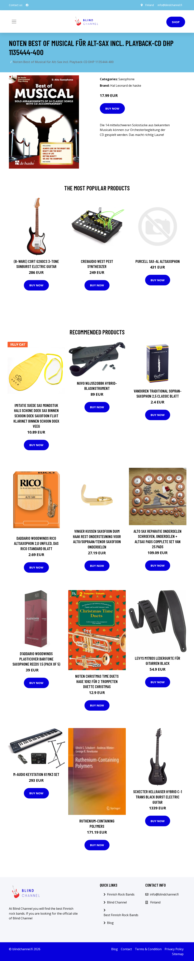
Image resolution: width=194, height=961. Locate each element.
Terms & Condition (148, 949)
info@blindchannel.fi (170, 5)
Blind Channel (117, 902)
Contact (126, 949)
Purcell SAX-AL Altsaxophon (157, 261)
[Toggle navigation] (14, 21)
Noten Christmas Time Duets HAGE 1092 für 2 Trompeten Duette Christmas (97, 681)
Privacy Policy (174, 949)
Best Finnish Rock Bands (121, 915)
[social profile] (27, 5)
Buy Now (112, 108)
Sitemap (178, 954)
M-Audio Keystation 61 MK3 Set (36, 774)
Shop (176, 22)
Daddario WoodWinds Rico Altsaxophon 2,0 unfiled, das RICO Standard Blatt (36, 543)
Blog (110, 923)
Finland (149, 5)
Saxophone (126, 79)
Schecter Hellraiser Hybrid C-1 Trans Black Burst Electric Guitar (157, 796)
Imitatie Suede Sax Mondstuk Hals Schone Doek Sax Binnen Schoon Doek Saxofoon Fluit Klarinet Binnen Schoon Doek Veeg (36, 415)
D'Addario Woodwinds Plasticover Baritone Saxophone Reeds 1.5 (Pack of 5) (36, 658)
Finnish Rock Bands (121, 894)
